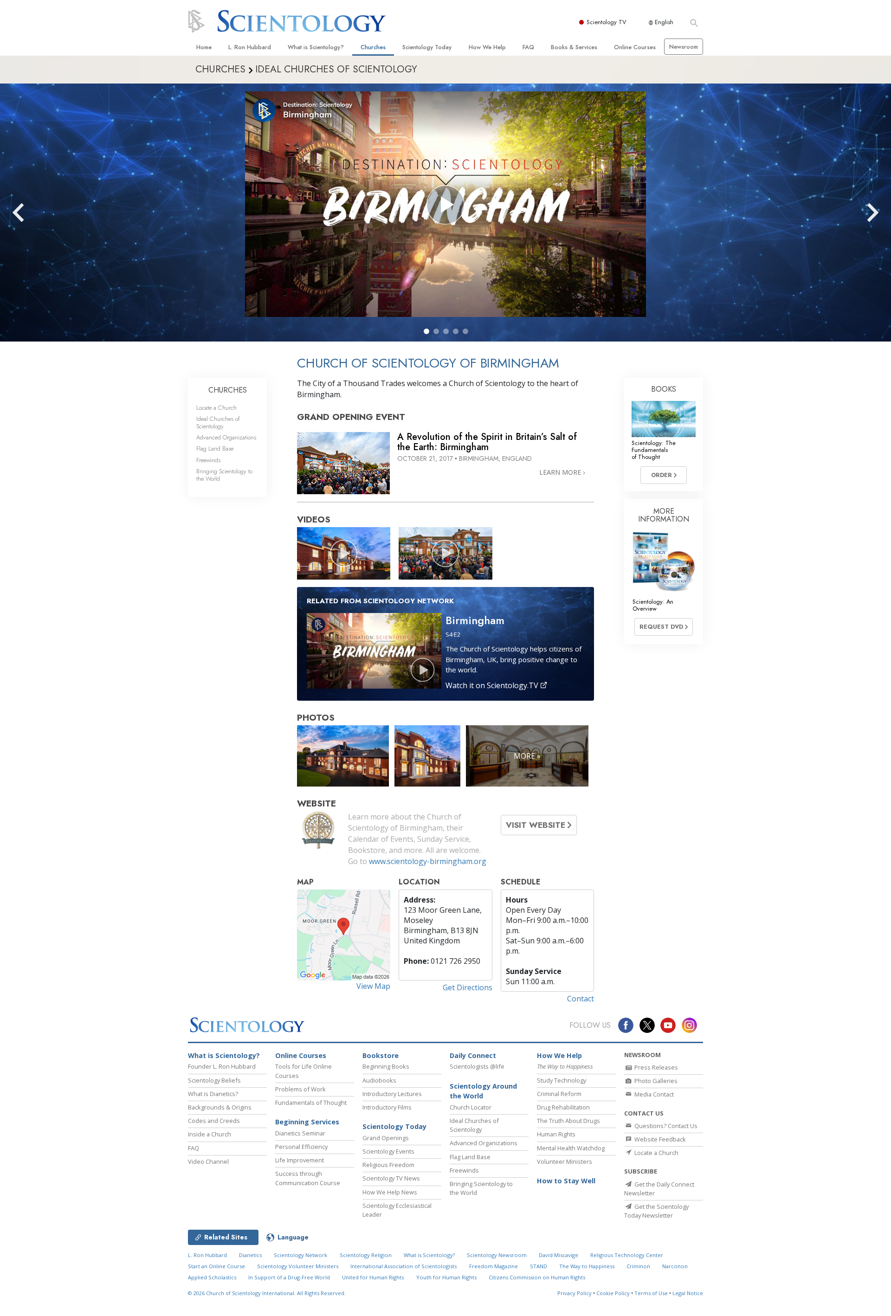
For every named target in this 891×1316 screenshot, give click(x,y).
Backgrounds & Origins (220, 1107)
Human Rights (556, 1134)
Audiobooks (379, 1080)
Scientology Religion (366, 1254)
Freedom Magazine (493, 1266)
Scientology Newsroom (497, 1254)
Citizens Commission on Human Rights (537, 1277)
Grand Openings (385, 1138)
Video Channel (208, 1161)
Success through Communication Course (307, 1178)
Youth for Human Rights (446, 1277)
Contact (580, 998)
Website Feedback (659, 1139)
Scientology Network (300, 1254)
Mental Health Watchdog (571, 1148)
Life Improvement (299, 1160)
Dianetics (250, 1254)
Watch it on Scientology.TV (493, 685)
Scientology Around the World (483, 1091)
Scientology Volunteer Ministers (297, 1266)
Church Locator (470, 1107)
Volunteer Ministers (564, 1161)
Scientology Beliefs (214, 1080)
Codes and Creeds (214, 1120)
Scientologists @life (477, 1066)
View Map (373, 986)
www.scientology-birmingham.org (427, 861)
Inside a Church (209, 1134)
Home (204, 47)
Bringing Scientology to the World (224, 475)
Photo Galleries (655, 1081)
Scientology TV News (391, 1178)
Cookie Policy (613, 1293)
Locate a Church (216, 407)
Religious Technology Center (626, 1254)
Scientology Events (388, 1151)
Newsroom (683, 46)
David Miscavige (558, 1254)
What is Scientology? (316, 47)
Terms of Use (651, 1293)
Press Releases (655, 1067)
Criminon (638, 1266)
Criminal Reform (559, 1094)
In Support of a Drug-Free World (289, 1277)
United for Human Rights (373, 1277)
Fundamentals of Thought (311, 1102)
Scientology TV (606, 22)
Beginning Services (307, 1121)
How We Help (487, 47)
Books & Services (574, 47)
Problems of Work (300, 1089)
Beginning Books (385, 1066)
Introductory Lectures (392, 1094)
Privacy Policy (574, 1293)
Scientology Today (427, 47)
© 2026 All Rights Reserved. (267, 1293)
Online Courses (635, 47)
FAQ (528, 47)
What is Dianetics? (213, 1094)
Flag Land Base (214, 448)
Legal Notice (687, 1293)
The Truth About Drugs (568, 1120)
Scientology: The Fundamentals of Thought (654, 450)
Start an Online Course (216, 1266)
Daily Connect (473, 1055)
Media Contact (653, 1094)
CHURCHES (227, 390)
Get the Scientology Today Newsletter (656, 1210)
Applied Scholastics (212, 1277)
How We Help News (389, 1192)
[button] (426, 331)
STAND (538, 1266)
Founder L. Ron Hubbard (222, 1066)
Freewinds (208, 460)
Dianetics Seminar (300, 1133)
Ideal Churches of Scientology (218, 422)
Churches (373, 47)
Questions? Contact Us (665, 1126)
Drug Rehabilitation (563, 1107)
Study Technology (561, 1080)
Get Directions (467, 987)
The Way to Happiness (586, 1266)
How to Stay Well (566, 1180)
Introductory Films (387, 1107)
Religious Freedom (388, 1165)
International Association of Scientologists (403, 1266)
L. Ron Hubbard (249, 47)
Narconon (675, 1266)
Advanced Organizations (226, 437)
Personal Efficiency (301, 1146)
